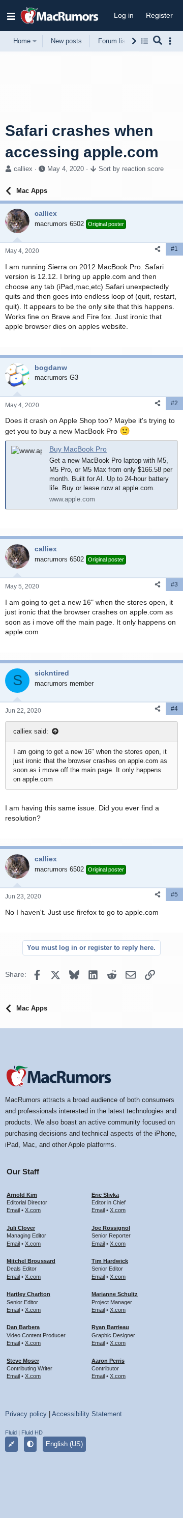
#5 (174, 894)
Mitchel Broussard (31, 1261)
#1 (174, 248)
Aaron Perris (108, 1361)
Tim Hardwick (110, 1261)
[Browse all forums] (144, 41)
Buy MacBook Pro (78, 449)
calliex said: (30, 731)
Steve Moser (23, 1361)
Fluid (11, 1432)
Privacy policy (26, 1414)
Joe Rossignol (111, 1228)
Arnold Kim (22, 1195)
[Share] (157, 249)
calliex (23, 169)
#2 (174, 403)
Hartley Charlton (28, 1294)
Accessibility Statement (87, 1414)
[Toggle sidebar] (172, 41)
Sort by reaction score (131, 169)
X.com (33, 1210)
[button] (11, 16)
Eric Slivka (105, 1195)
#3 (174, 584)
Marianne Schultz (115, 1294)
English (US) (64, 1444)
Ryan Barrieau (110, 1327)
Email (13, 1210)
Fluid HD (32, 1432)
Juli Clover (21, 1228)
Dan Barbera (23, 1327)
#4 (174, 708)
